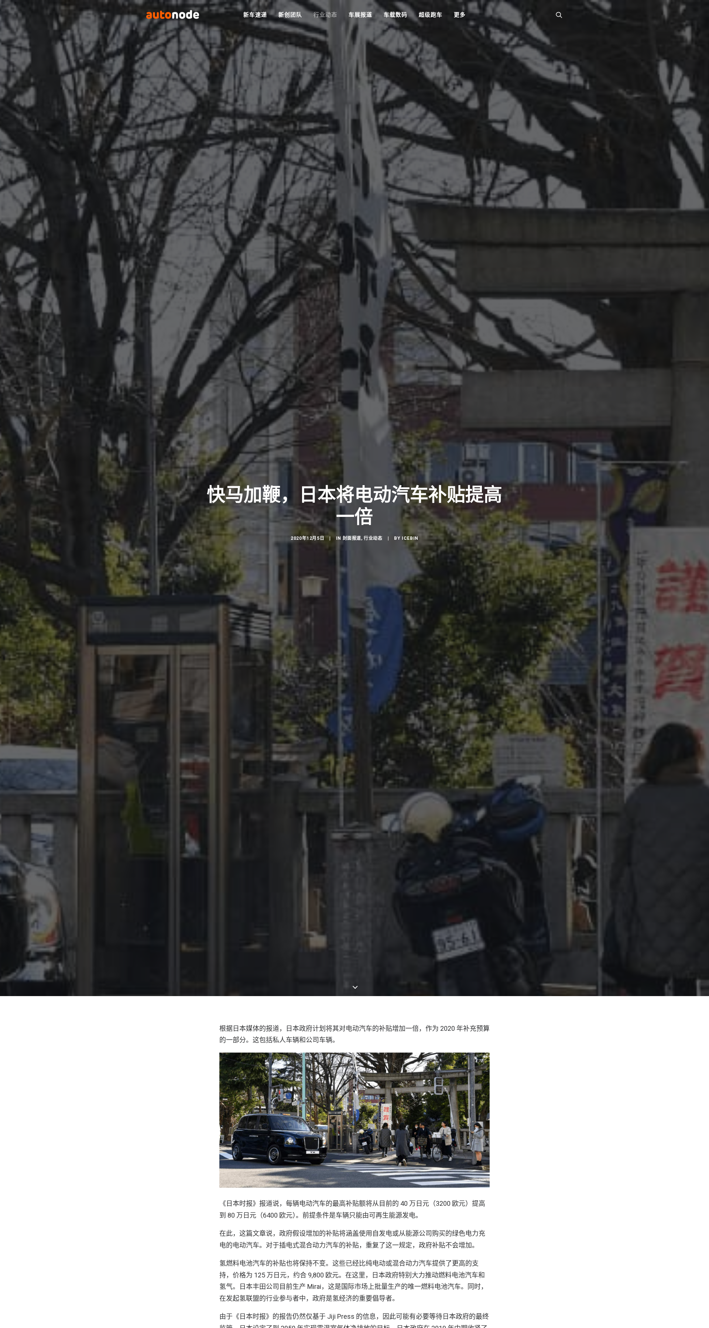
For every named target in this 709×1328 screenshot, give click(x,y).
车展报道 (360, 14)
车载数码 (395, 14)
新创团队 (290, 14)
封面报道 (352, 538)
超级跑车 (430, 14)
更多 (460, 14)
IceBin (410, 538)
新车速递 (255, 14)
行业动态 (325, 14)
